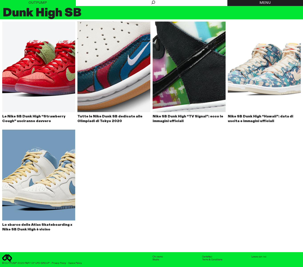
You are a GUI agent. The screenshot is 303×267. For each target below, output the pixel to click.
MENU (265, 3)
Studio (156, 260)
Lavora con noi (258, 257)
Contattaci (207, 257)
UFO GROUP (42, 263)
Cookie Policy (75, 263)
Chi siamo (158, 257)
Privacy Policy (59, 263)
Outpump (38, 3)
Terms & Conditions (212, 260)
